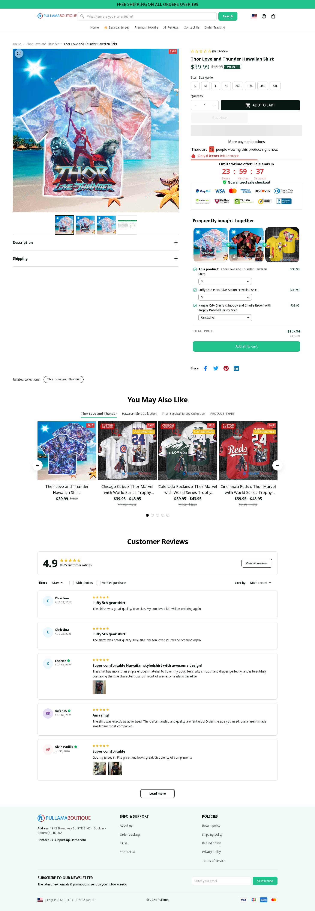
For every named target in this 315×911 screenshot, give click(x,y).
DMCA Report (86, 900)
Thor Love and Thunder (42, 44)
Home (17, 44)
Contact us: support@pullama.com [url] (62, 840)
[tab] (147, 496)
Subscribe (265, 881)
